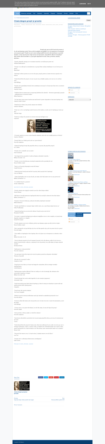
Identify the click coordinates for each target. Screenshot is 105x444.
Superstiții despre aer (73, 193)
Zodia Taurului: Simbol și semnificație (77, 28)
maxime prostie (49, 24)
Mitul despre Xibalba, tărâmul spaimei (77, 204)
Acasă (15, 17)
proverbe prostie (17, 26)
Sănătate (71, 13)
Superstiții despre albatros (74, 159)
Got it (89, 3)
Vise (34, 13)
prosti (54, 24)
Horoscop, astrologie (26, 13)
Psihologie (59, 13)
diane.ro (22, 442)
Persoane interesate (79, 214)
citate (34, 24)
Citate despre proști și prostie (20, 392)
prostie (57, 24)
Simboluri (39, 13)
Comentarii (72, 92)
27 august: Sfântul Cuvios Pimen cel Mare (78, 182)
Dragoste (53, 13)
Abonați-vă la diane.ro (71, 214)
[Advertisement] (27, 39)
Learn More (82, 3)
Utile (76, 13)
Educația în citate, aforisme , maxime (23, 344)
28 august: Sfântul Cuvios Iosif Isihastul (77, 170)
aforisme (23, 24)
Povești (65, 13)
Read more (77, 163)
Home (17, 13)
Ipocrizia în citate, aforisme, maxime (23, 187)
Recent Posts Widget (71, 210)
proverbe (61, 24)
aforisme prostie (29, 24)
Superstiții (46, 13)
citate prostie (38, 24)
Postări (71, 90)
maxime (43, 24)
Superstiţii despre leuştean (74, 30)
